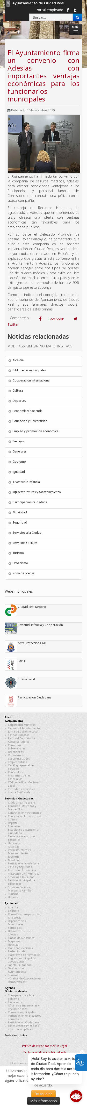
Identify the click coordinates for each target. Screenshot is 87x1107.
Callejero (13, 911)
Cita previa (15, 917)
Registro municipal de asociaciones (22, 960)
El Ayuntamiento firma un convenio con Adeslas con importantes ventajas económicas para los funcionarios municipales (43, 75)
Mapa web (14, 941)
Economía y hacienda (28, 411)
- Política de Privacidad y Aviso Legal (43, 1046)
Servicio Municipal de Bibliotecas (21, 882)
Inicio (8, 717)
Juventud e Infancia (26, 482)
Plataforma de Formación (24, 954)
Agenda (13, 907)
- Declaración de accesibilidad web (44, 1052)
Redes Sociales (17, 951)
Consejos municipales (22, 1012)
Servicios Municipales (19, 798)
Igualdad (19, 472)
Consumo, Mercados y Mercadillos (22, 808)
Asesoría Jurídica (18, 741)
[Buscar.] (77, 17)
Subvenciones (16, 748)
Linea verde (15, 1002)
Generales (20, 451)
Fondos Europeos (18, 735)
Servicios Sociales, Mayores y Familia (19, 889)
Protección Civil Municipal (24, 873)
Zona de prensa (24, 573)
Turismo (18, 553)
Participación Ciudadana (23, 1022)
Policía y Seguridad (20, 867)
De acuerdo (43, 1093)
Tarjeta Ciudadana (20, 965)
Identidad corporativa (21, 789)
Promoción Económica (22, 870)
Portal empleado (49, 9)
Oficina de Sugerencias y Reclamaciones (24, 1007)
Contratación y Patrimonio (24, 812)
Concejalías (15, 772)
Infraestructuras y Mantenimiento (37, 492)
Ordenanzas (16, 752)
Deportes (19, 401)
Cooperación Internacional (31, 380)
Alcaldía (18, 360)
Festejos (19, 441)
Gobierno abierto (16, 991)
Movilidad (20, 512)
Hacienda (14, 843)
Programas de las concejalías (19, 777)
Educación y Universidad (30, 421)
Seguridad (20, 522)
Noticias (13, 944)
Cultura (18, 390)
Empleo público (17, 762)
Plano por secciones (20, 948)
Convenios (14, 745)
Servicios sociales (25, 543)
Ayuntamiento (14, 720)
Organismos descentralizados (19, 757)
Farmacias (15, 927)
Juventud (14, 856)
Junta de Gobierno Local (23, 731)
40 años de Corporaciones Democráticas (24, 980)
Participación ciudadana (30, 502)
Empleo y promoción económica (35, 431)
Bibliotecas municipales (29, 370)
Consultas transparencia (23, 914)
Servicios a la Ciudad (27, 532)
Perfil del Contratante (21, 738)
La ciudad (11, 903)
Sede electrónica (16, 1035)
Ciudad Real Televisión (22, 802)
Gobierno (19, 461)
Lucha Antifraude (19, 792)
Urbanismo (20, 563)
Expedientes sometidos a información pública (24, 1027)
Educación (14, 826)
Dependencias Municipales (17, 923)
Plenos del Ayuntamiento (24, 728)
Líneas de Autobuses (21, 938)
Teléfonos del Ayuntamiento (17, 970)
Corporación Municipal (22, 724)
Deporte (12, 823)
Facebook (54, 319)
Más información (43, 1101)
